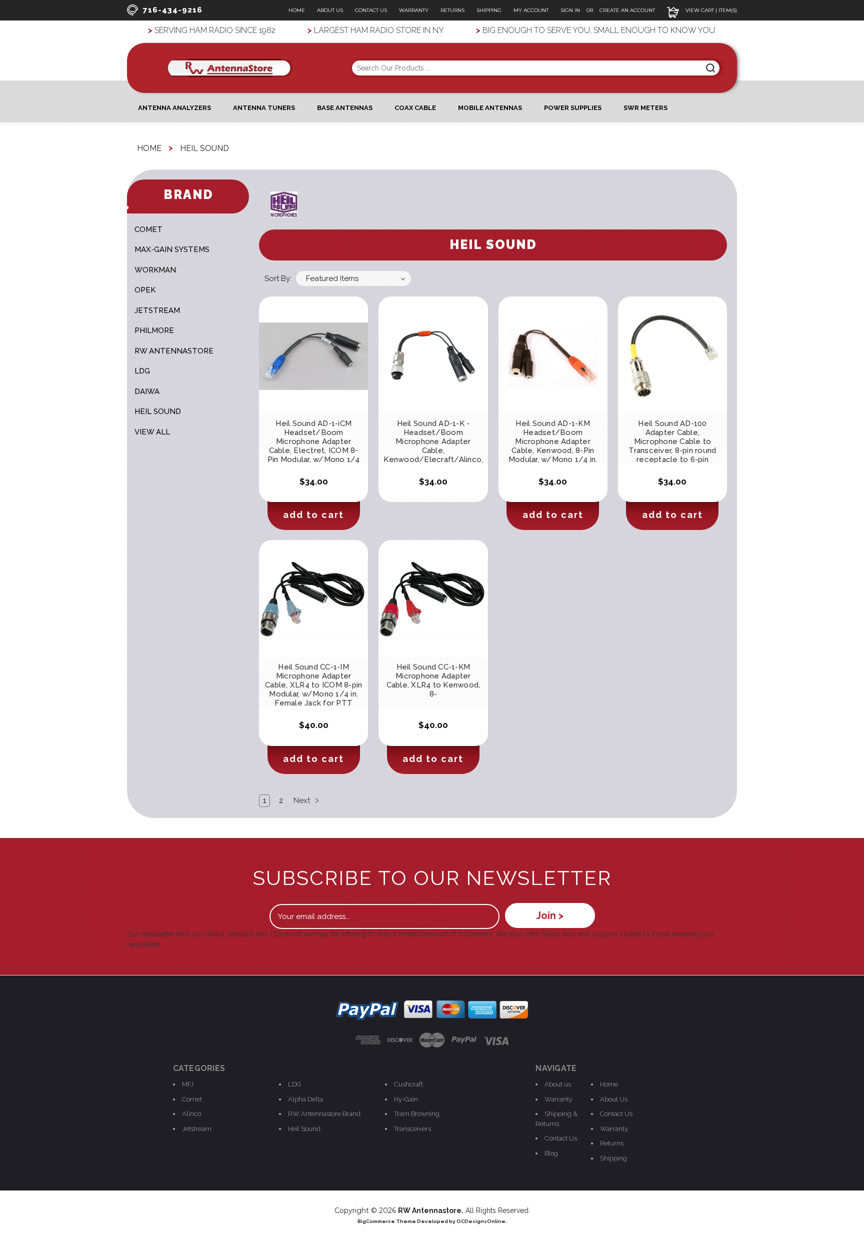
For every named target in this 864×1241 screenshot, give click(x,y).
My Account (531, 10)
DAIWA (147, 391)
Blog (551, 1153)
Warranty (413, 10)
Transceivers (412, 1128)
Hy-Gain (406, 1099)
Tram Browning (417, 1114)
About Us (330, 10)
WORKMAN (155, 270)
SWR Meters (646, 108)
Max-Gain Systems (172, 249)
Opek (145, 290)
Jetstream (197, 1128)
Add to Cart (313, 515)
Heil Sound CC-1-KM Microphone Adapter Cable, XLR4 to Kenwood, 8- (433, 680)
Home (296, 10)
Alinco (191, 1114)
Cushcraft (408, 1084)
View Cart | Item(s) (710, 10)
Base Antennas (344, 108)
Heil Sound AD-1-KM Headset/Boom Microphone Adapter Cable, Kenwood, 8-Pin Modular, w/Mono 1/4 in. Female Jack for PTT (553, 446)
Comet (192, 1099)
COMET (148, 229)
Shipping (489, 10)
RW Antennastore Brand (324, 1114)
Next (303, 800)
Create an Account (627, 10)
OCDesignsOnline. (481, 1221)
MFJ (188, 1084)
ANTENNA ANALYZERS (174, 108)
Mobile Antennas (490, 108)
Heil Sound (157, 411)
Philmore (154, 330)
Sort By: (278, 278)
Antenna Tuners (264, 108)
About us (557, 1084)
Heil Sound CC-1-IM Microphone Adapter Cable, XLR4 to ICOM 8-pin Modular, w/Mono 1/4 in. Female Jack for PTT (313, 685)
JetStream (157, 310)
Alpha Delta (305, 1099)
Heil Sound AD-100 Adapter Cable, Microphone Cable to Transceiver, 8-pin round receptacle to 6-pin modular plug (672, 446)
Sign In (571, 10)
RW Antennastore (174, 351)
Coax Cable (415, 108)
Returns (452, 10)
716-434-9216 (172, 10)
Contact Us (371, 10)
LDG (142, 371)
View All (152, 432)
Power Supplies (573, 108)
